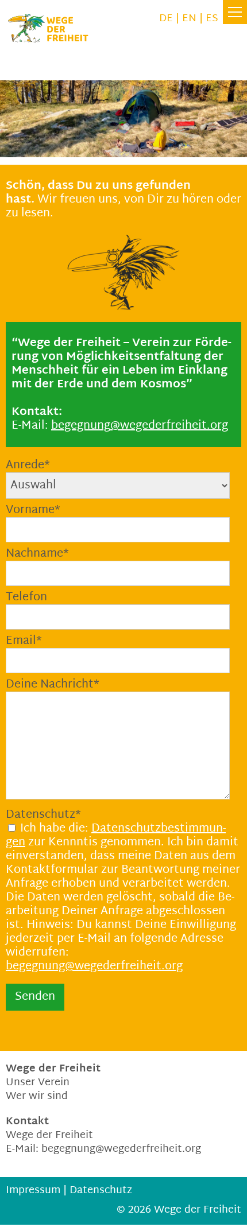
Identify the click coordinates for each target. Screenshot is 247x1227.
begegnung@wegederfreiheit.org (94, 966)
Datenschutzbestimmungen (116, 835)
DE (166, 18)
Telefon (26, 597)
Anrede (28, 465)
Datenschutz (43, 815)
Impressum (33, 1190)
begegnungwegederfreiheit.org (139, 426)
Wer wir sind (37, 1096)
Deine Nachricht (52, 685)
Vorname (33, 510)
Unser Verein (38, 1082)
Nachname (37, 554)
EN (189, 18)
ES (212, 18)
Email (24, 641)
